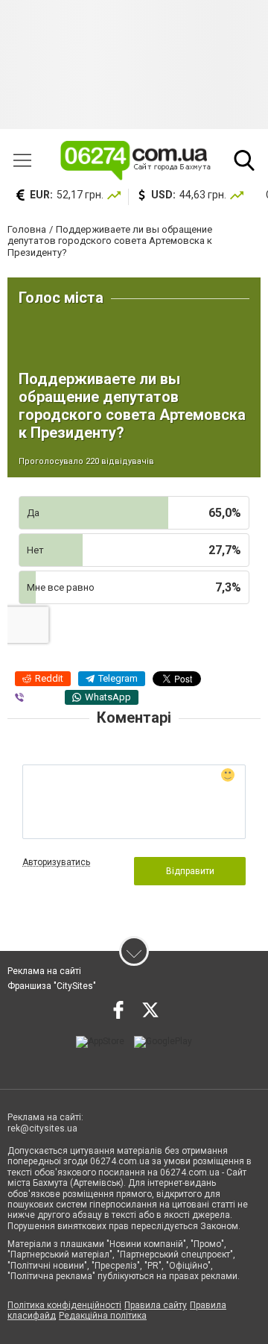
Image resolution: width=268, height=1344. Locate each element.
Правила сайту (155, 1305)
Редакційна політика (103, 1315)
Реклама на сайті (44, 971)
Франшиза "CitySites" (51, 986)
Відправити (190, 871)
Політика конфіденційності (64, 1305)
